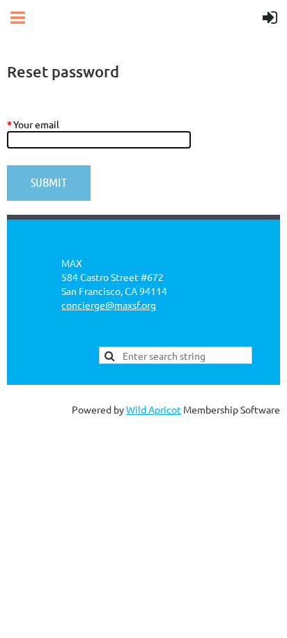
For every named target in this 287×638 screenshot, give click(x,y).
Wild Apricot (153, 409)
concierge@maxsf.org (108, 304)
